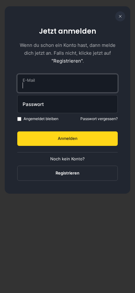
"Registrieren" (67, 61)
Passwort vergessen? (99, 118)
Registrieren (67, 172)
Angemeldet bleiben (41, 118)
